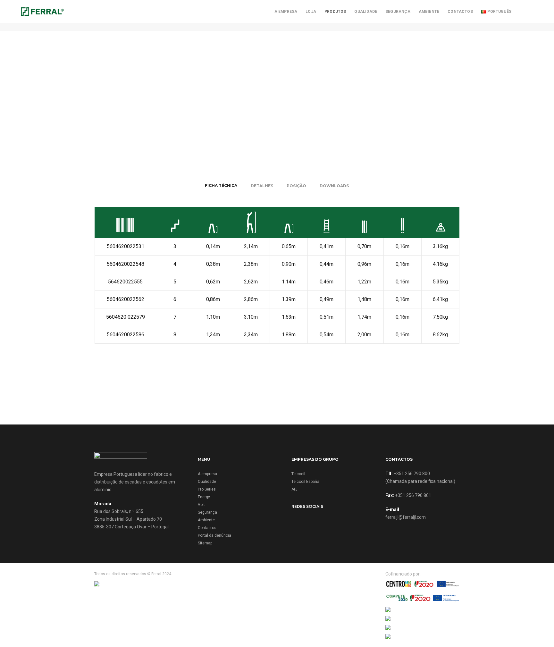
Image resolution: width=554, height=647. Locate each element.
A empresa (286, 11)
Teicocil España (305, 481)
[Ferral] (42, 11)
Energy (204, 497)
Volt (201, 504)
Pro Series (207, 489)
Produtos (335, 11)
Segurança (397, 11)
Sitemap (205, 543)
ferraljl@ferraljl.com (405, 517)
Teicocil (298, 474)
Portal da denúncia (214, 535)
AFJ (294, 489)
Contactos (460, 11)
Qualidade (365, 11)
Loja (311, 11)
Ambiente (429, 11)
